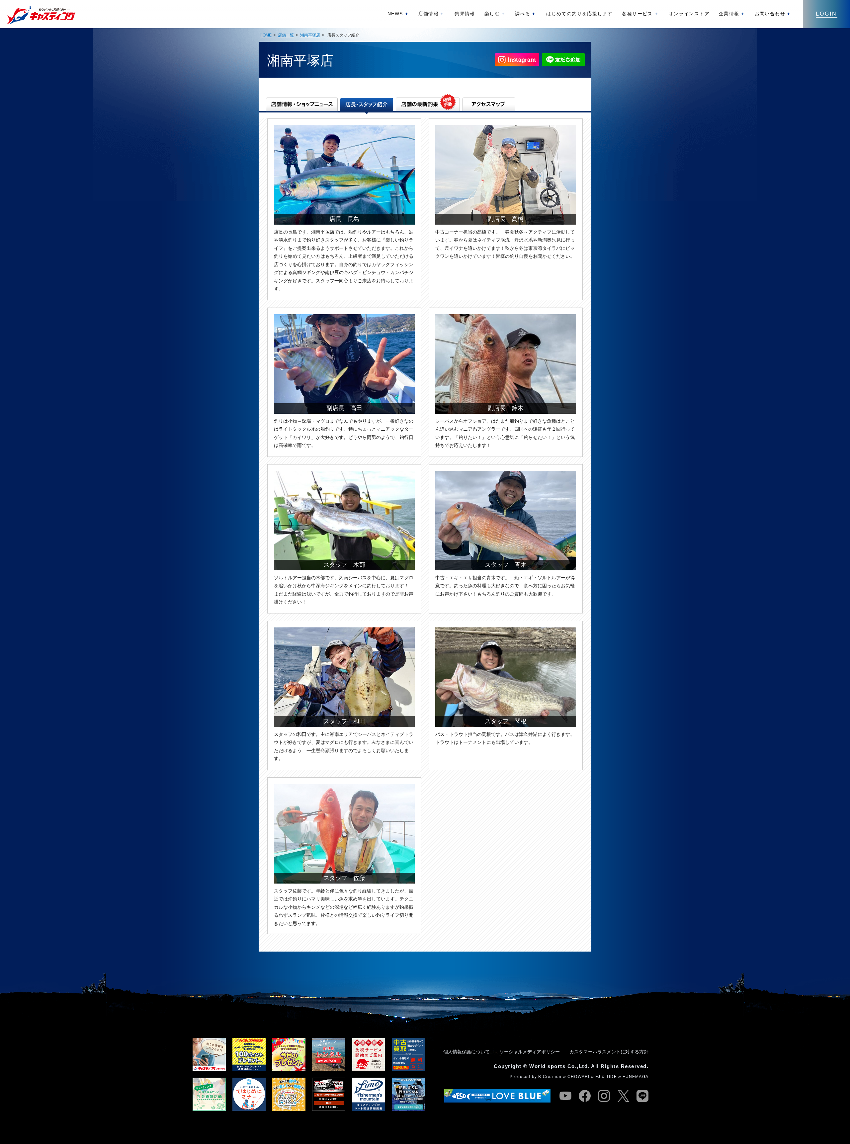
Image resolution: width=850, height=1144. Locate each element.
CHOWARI (578, 1076)
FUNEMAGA (635, 1076)
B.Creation (549, 1076)
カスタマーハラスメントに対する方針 (608, 1051)
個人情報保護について (466, 1051)
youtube (565, 1096)
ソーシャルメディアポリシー (529, 1051)
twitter (623, 1096)
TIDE (611, 1076)
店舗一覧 (286, 35)
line (642, 1096)
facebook (585, 1096)
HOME (266, 35)
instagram (604, 1096)
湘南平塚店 (310, 35)
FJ (597, 1076)
